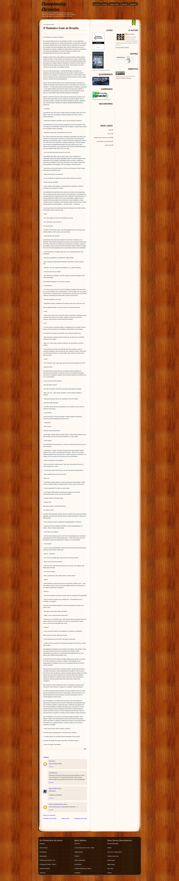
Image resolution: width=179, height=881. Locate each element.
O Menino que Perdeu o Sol (47, 860)
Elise (50, 761)
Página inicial (65, 818)
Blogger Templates (83, 879)
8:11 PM (51, 798)
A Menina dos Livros (113, 856)
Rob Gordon (131, 34)
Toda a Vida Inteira (79, 860)
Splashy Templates (95, 879)
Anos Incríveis (43, 848)
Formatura (77, 873)
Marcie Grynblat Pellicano (56, 804)
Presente (133, 4)
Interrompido (43, 856)
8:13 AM (51, 809)
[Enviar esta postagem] (84, 748)
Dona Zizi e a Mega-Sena (114, 852)
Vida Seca (42, 873)
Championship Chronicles (54, 6)
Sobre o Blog (114, 4)
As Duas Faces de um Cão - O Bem (84, 848)
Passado (124, 4)
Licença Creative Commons (123, 78)
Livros (104, 4)
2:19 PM (51, 766)
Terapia (109, 873)
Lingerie (110, 130)
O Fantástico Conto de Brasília (61, 28)
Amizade (42, 843)
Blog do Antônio (53, 788)
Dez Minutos (43, 852)
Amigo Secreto (109, 145)
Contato (97, 4)
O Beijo (109, 848)
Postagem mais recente (49, 818)
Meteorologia (111, 860)
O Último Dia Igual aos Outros (82, 868)
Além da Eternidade (113, 843)
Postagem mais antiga (80, 818)
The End (76, 856)
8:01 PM (51, 782)
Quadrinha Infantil (45, 868)
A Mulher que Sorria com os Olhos (103, 137)
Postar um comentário (49, 815)
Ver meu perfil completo (122, 47)
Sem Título (110, 868)
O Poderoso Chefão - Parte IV (48, 864)
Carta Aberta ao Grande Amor (105, 141)
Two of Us (110, 134)
